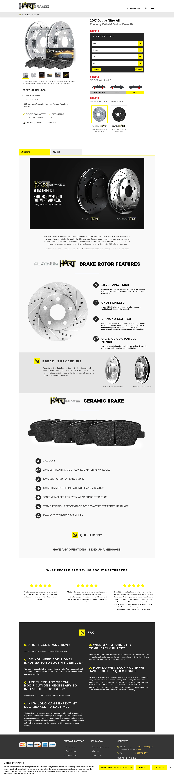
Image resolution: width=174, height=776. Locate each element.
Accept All (159, 767)
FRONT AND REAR (99, 92)
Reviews (56, 152)
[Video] (65, 75)
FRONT (117, 92)
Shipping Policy (71, 755)
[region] (87, 767)
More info (25, 152)
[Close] (170, 767)
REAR (135, 92)
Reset (96, 69)
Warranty (95, 751)
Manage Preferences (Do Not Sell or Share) (116, 767)
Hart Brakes (26, 15)
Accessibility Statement (100, 747)
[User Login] (145, 8)
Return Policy (71, 751)
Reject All (142, 767)
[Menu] (152, 8)
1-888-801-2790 (141, 753)
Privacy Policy (97, 755)
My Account (70, 747)
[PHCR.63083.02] (25, 75)
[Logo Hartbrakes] (34, 6)
